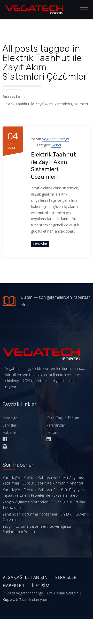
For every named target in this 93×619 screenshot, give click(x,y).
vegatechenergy (55, 138)
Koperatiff (12, 599)
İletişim (52, 432)
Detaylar (40, 243)
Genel (56, 145)
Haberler (10, 432)
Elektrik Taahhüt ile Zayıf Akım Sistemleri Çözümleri (53, 165)
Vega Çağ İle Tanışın (63, 417)
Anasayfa (11, 96)
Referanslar (56, 425)
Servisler (9, 425)
